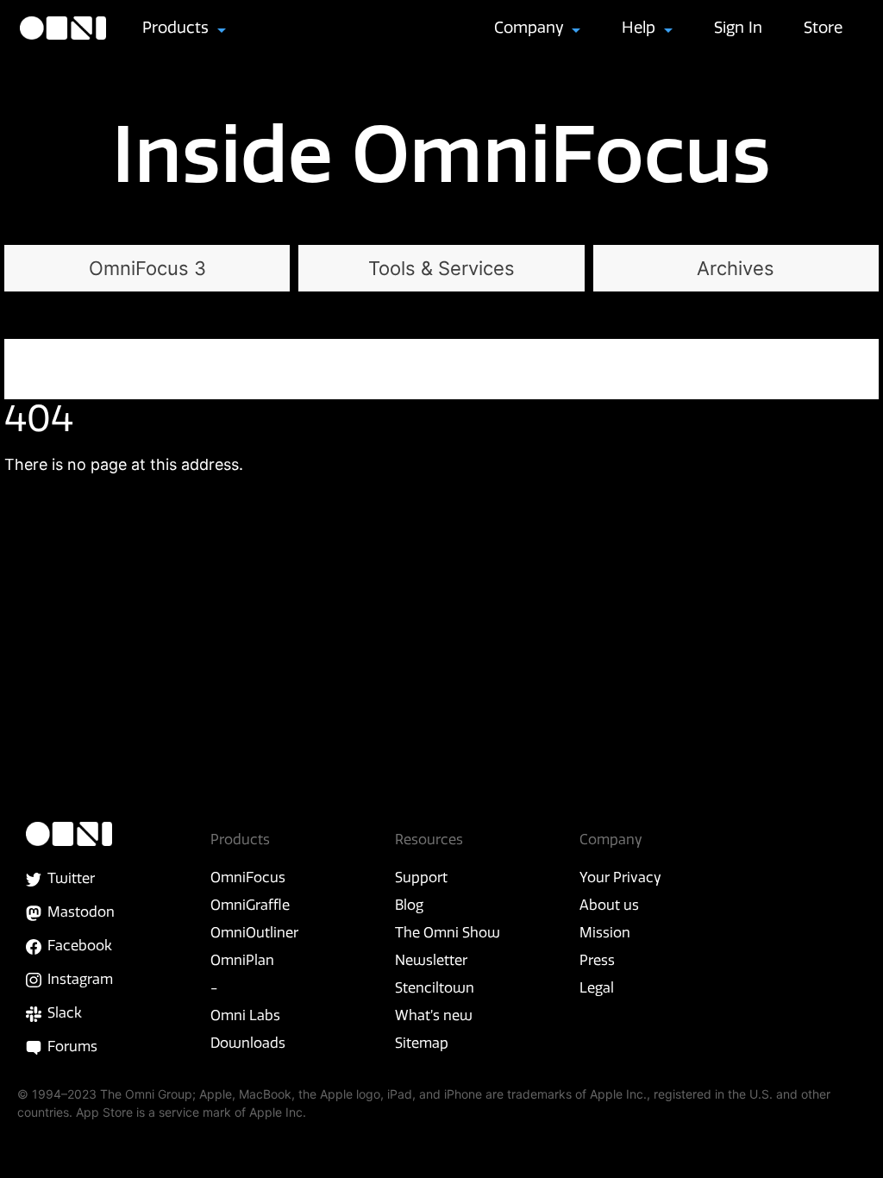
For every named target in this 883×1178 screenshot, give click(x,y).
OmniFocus (247, 877)
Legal (596, 987)
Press (597, 959)
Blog (409, 904)
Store (823, 27)
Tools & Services (441, 268)
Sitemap (421, 1042)
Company (531, 27)
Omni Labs (245, 1015)
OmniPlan (242, 959)
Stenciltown (434, 987)
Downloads (247, 1042)
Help (641, 27)
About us (609, 904)
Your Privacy (620, 877)
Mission (604, 932)
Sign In (738, 27)
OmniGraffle (250, 904)
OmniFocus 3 (147, 268)
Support (421, 877)
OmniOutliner (254, 932)
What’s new (434, 1015)
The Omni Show (447, 932)
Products (177, 27)
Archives (735, 268)
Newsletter (431, 959)
